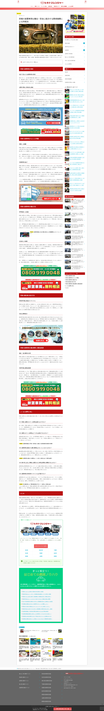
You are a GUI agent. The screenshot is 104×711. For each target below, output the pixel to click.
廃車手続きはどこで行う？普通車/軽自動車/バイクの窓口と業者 (37, 594)
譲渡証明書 (67, 75)
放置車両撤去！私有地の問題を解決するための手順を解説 (35, 611)
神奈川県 (41, 550)
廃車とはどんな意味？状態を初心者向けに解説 (33, 591)
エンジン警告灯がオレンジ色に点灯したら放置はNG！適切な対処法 (77, 106)
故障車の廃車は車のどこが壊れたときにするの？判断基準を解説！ (37, 619)
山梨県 (41, 556)
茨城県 (41, 553)
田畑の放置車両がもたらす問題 (72, 277)
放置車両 (67, 50)
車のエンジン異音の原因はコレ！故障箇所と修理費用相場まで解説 (77, 179)
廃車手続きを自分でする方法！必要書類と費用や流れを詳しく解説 (37, 609)
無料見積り (50, 6)
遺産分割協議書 (68, 78)
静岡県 (55, 556)
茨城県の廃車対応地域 (46, 687)
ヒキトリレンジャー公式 (40, 546)
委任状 (66, 72)
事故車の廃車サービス (24, 677)
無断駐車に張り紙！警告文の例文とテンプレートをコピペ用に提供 (77, 95)
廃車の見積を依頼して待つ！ (62, 708)
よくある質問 (70, 6)
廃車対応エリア (57, 6)
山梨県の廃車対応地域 (46, 698)
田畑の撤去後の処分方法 (70, 281)
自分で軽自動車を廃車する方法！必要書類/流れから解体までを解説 (38, 601)
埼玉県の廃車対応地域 (46, 677)
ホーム (32, 6)
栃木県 (55, 553)
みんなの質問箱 (68, 64)
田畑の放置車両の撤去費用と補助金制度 (73, 283)
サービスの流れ (44, 6)
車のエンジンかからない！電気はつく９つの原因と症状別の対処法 (77, 142)
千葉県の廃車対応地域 (46, 684)
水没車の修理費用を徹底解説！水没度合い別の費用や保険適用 (77, 158)
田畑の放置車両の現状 (70, 275)
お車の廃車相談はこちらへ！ (52, 8)
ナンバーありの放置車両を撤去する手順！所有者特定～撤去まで (77, 163)
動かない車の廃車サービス (24, 673)
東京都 (26, 550)
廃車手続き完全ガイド (69, 46)
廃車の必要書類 (64, 6)
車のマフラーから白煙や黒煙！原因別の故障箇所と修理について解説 (77, 153)
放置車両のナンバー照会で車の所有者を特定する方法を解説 (77, 127)
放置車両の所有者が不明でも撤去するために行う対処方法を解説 (77, 189)
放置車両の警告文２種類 (70, 82)
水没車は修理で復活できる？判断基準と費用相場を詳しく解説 (77, 116)
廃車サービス (37, 6)
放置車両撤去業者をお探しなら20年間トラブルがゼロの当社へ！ (37, 614)
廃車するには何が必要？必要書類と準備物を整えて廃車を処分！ (37, 596)
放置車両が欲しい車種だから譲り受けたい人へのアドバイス (77, 121)
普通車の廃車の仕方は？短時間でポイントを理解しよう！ (35, 604)
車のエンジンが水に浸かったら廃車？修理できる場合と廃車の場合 (76, 90)
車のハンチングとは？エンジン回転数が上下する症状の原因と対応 (77, 132)
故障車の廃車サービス (24, 680)
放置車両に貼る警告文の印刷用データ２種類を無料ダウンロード (77, 147)
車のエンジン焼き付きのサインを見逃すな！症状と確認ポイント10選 (77, 184)
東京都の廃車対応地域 (46, 673)
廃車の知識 (19, 13)
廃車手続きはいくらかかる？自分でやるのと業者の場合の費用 (36, 599)
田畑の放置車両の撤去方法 (71, 279)
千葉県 (55, 550)
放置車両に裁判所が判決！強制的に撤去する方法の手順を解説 (77, 137)
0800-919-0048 (69, 680)
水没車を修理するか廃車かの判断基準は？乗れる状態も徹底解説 (77, 173)
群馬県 (26, 556)
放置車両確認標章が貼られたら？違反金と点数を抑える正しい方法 (77, 100)
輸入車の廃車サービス (24, 684)
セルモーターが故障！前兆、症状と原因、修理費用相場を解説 (77, 168)
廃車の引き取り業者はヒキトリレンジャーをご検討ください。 (36, 606)
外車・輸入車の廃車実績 (70, 60)
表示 (37, 62)
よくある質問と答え (69, 285)
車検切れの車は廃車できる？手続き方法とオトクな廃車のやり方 (37, 616)
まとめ (66, 287)
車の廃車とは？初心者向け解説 (71, 39)
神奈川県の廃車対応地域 (47, 680)
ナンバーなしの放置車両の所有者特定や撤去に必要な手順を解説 (77, 111)
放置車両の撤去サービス (24, 687)
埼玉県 (26, 553)
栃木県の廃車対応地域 (46, 691)
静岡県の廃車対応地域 (46, 701)
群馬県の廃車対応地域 (46, 694)
